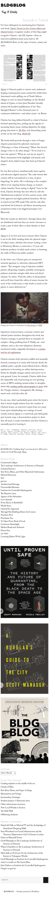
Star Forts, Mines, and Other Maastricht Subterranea (22, 472)
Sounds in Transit (35, 20)
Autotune (32, 429)
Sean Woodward (7, 831)
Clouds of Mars (7, 787)
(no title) (4, 534)
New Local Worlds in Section (13, 808)
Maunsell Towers (15, 838)
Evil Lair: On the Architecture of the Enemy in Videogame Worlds (23, 855)
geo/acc (4, 481)
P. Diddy (4, 434)
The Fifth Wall (7, 811)
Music (44, 433)
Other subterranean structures (13, 804)
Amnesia (24, 429)
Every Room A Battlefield (11, 503)
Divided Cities (20, 431)
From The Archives (11, 780)
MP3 (39, 433)
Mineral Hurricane (8, 475)
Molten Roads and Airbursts (12, 527)
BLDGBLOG (13, 5)
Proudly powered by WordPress (28, 891)
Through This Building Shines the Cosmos (18, 512)
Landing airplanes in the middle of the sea (18, 783)
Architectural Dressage (10, 484)
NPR (40, 325)
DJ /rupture (32, 431)
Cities (3, 431)
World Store (6, 506)
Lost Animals (6, 500)
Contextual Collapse (9, 463)
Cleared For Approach (10, 509)
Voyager (40, 434)
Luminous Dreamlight (10, 524)
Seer (2, 478)
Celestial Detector (8, 469)
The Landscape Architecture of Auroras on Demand (22, 466)
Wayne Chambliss (8, 847)
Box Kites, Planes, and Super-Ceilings (16, 790)
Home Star (5, 530)
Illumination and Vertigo (11, 794)
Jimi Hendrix (25, 433)
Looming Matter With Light (13, 537)
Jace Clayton (13, 433)
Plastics (12, 434)
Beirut (39, 429)
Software (20, 434)
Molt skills (5, 853)
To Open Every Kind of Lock (13, 521)
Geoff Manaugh (7, 841)
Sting (34, 434)
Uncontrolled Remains (10, 487)
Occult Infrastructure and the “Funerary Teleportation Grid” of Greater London (23, 833)
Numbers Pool (7, 515)
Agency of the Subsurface (11, 497)
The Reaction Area (8, 494)
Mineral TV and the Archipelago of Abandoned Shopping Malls (24, 827)
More (24, 452)
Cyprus (9, 431)
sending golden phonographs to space (26, 387)
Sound (28, 434)
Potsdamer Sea (7, 518)
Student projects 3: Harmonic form (15, 801)
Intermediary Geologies (10, 797)
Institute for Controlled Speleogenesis (16, 490)
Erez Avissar (31, 325)
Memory (34, 433)
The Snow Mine (23, 862)
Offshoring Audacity (9, 815)
